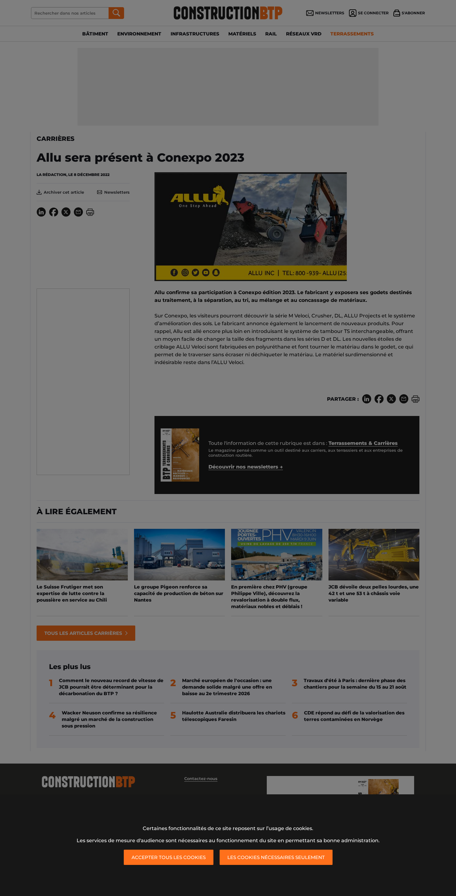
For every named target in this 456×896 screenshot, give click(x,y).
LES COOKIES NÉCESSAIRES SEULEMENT (276, 857)
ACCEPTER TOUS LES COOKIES (169, 857)
